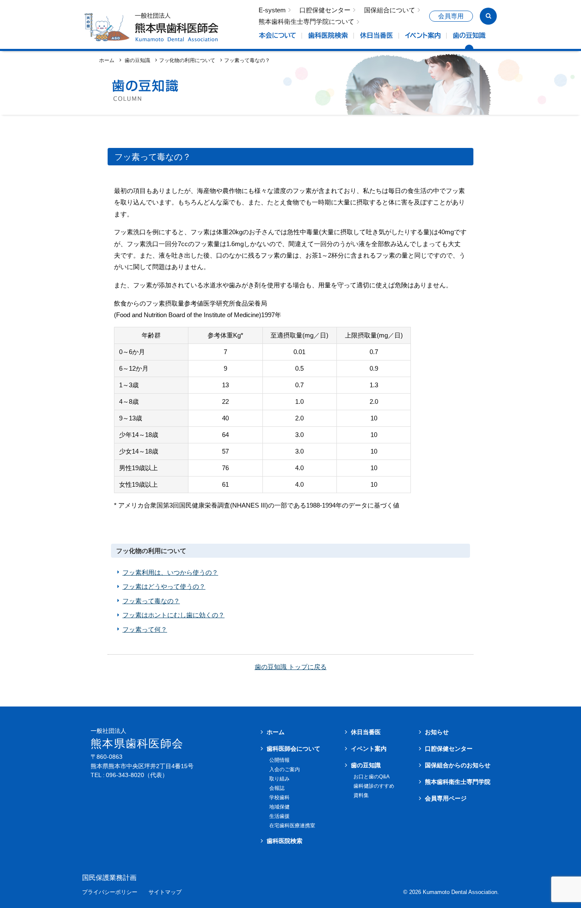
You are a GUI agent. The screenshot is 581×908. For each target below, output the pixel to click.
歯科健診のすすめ (373, 786)
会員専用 (451, 16)
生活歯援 (279, 816)
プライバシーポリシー (109, 892)
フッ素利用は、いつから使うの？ (170, 572)
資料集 (361, 795)
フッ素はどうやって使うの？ (163, 586)
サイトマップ (165, 892)
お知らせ (437, 732)
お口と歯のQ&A (371, 777)
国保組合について (389, 10)
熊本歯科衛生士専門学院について (306, 22)
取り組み (279, 779)
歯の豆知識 (366, 765)
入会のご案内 (284, 769)
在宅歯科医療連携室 (292, 826)
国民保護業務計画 (109, 877)
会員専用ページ (446, 798)
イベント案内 (369, 748)
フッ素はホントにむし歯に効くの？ (173, 615)
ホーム (106, 60)
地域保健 (279, 807)
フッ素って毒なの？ (151, 600)
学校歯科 (279, 797)
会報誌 (277, 788)
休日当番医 (366, 732)
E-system (272, 10)
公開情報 (279, 760)
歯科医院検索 (284, 840)
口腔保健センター (324, 10)
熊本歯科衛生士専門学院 (457, 781)
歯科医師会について (293, 748)
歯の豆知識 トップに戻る (291, 666)
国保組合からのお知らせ (457, 765)
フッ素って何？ (144, 629)
